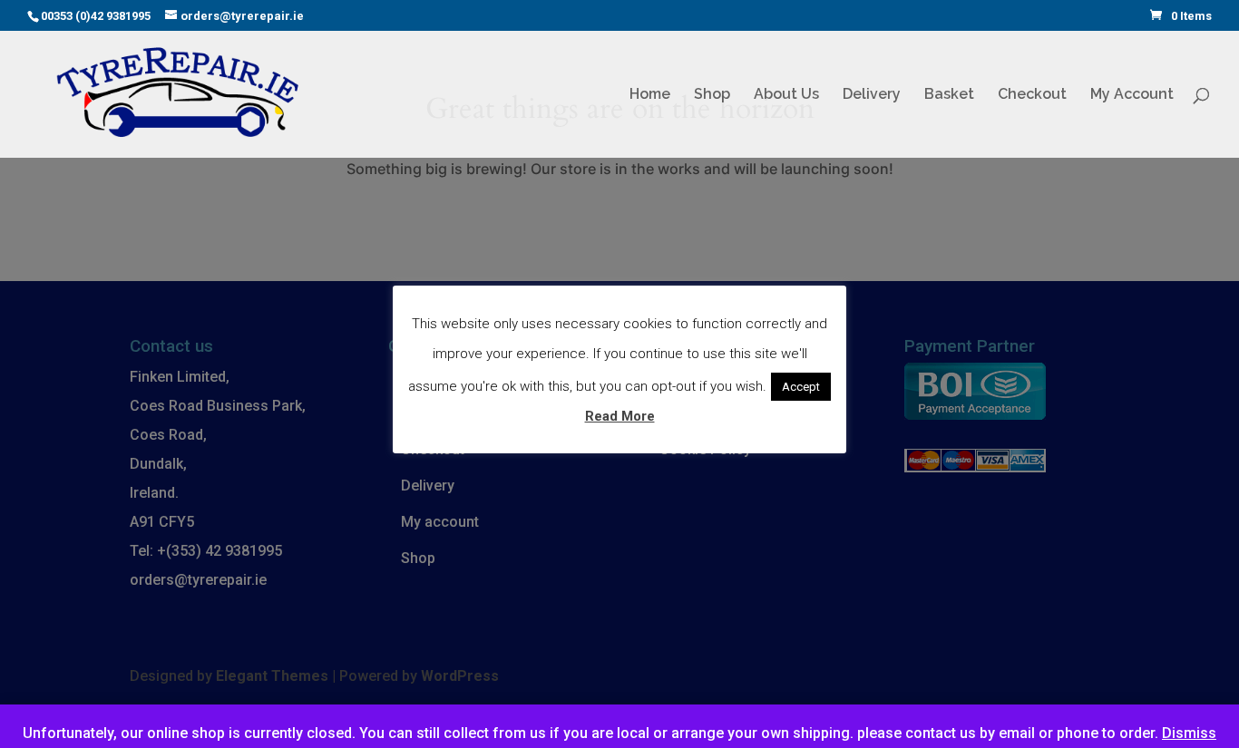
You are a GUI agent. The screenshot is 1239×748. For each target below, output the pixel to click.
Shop (712, 95)
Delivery (872, 95)
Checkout (1032, 95)
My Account (1132, 95)
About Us (786, 95)
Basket (949, 95)
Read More (620, 416)
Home (649, 95)
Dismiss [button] (1189, 733)
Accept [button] (801, 386)
